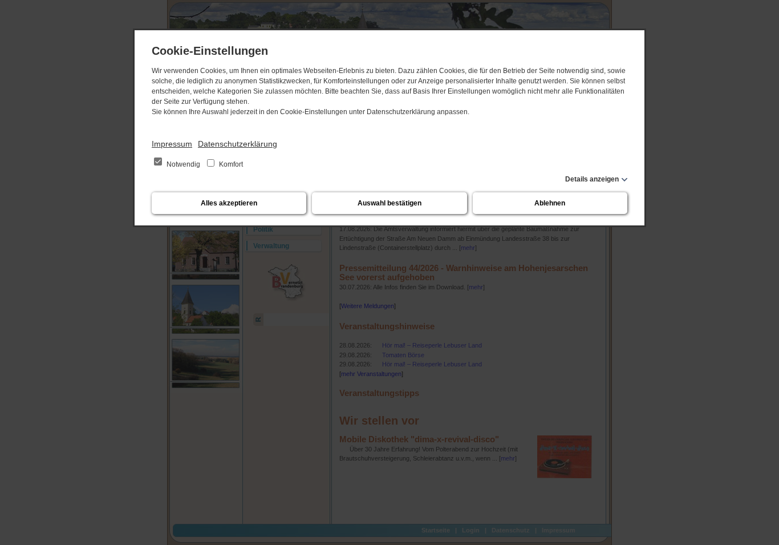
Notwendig (183, 164)
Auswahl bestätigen (389, 203)
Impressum (172, 143)
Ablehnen (549, 203)
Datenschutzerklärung (237, 143)
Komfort (230, 164)
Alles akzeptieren (229, 203)
